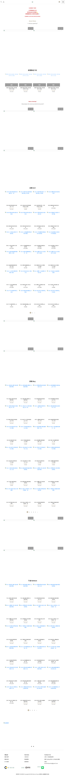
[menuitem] (30, 313)
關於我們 (7, 757)
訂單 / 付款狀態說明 (48, 757)
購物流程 (7, 759)
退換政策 (26, 761)
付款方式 (26, 757)
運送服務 (26, 759)
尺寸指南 (7, 761)
